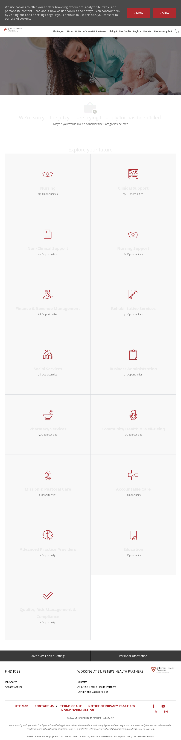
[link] (12, 31)
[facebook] (153, 705)
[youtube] (163, 705)
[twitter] (156, 711)
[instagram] (166, 711)
